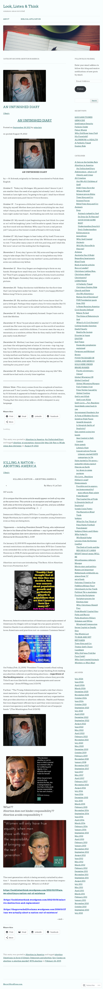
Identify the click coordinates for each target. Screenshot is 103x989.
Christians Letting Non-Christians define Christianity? (85, 274)
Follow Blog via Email (85, 59)
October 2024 (81, 698)
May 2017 (79, 775)
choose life (39, 443)
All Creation (80, 178)
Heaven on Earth (82, 467)
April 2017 (79, 778)
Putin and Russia (82, 615)
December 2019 (81, 749)
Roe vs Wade (59, 443)
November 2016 (82, 785)
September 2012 (82, 852)
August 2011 (80, 881)
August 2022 (80, 724)
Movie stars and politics (85, 567)
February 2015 (81, 807)
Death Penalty (81, 329)
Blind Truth (80, 262)
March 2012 (80, 865)
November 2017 (82, 765)
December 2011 (81, 871)
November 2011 (81, 875)
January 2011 (80, 900)
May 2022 (79, 730)
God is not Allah (82, 396)
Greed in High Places (84, 419)
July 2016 (79, 791)
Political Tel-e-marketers (86, 592)
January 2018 (80, 762)
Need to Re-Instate (84, 332)
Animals (79, 207)
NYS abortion (36, 961)
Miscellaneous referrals (85, 560)
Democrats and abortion (41, 958)
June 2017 (79, 772)
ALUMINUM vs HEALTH (86, 140)
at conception (28, 443)
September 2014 (82, 814)
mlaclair (38, 127)
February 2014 (81, 826)
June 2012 (79, 859)
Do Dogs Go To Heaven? (88, 217)
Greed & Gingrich (84, 422)
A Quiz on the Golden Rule (86, 162)
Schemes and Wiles (83, 621)
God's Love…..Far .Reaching (87, 403)
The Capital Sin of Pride (87, 499)
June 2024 (79, 701)
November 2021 (82, 740)
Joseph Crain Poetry (83, 509)
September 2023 (82, 708)
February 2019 (81, 756)
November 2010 (82, 903)
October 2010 (81, 907)
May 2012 (79, 862)
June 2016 (79, 794)
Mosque (78, 563)
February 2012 (81, 868)
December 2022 (81, 717)
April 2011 (79, 891)
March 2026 (80, 688)
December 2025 (81, 692)
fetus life (48, 443)
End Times (79, 342)
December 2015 (81, 798)
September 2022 (82, 721)
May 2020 (79, 746)
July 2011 (78, 884)
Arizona (78, 252)
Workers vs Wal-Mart (85, 663)
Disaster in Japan (82, 335)
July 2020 (79, 743)
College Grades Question (86, 326)
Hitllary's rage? (81, 480)
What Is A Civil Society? (87, 323)
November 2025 (82, 695)
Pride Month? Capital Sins (86, 611)
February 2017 (81, 782)
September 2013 (82, 833)
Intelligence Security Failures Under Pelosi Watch (84, 127)
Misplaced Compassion (86, 624)
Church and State (82, 291)
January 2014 (80, 830)
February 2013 (81, 843)
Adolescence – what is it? (86, 172)
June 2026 (79, 682)
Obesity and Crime (84, 175)
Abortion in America (34, 439)
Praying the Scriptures (85, 595)
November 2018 (82, 759)
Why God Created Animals (87, 660)
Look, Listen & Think (20, 6)
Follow (80, 89)
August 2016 (80, 788)
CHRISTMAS (81, 281)
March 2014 (80, 823)
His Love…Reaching (84, 477)
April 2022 (79, 733)
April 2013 (79, 839)
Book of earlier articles (85, 265)
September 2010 (82, 910)
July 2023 (79, 711)
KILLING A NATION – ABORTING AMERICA (19, 464)
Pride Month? (82, 496)
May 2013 (79, 836)
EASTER (78, 339)
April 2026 (80, 685)
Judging (78, 518)
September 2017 (82, 769)
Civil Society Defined (84, 310)
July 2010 (79, 913)
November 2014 (82, 810)
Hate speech (80, 445)
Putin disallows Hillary (85, 618)
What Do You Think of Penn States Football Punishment (86, 525)
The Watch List (82, 634)
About (6, 19)
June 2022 (79, 727)
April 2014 (79, 820)
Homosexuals (81, 483)
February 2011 (81, 897)
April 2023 (79, 714)
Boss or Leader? (82, 268)
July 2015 (79, 801)
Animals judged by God (88, 213)
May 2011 (79, 887)
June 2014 (79, 817)
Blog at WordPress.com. (13, 984)
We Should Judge (84, 538)
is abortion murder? (20, 961)
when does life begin (12, 446)
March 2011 (80, 894)
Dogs (78, 210)
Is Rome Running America (88, 307)
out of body (79, 579)
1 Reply (6, 113)
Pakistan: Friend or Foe (85, 583)
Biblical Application (31, 19)
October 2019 (81, 753)
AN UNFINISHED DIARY (21, 107)
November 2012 (82, 849)
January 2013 (80, 846)
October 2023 (81, 705)
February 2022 (81, 737)
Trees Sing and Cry (83, 644)
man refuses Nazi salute (88, 493)
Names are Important (84, 570)
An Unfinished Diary (54, 439)
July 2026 (79, 679)
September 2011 (82, 878)
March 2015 (80, 804)
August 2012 (80, 855)
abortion (17, 443)
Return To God (82, 313)
